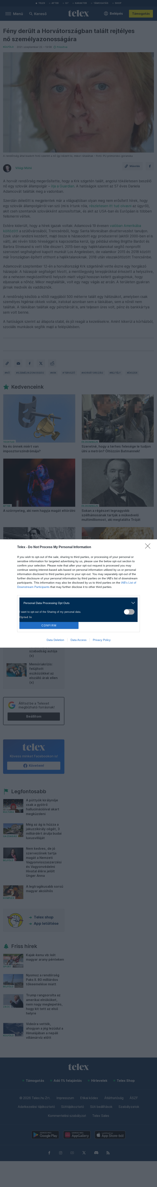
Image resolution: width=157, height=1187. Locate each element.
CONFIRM (49, 625)
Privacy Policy (102, 640)
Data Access (78, 640)
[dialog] (78, 593)
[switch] (129, 612)
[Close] (149, 547)
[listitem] (77, 603)
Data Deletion (55, 640)
